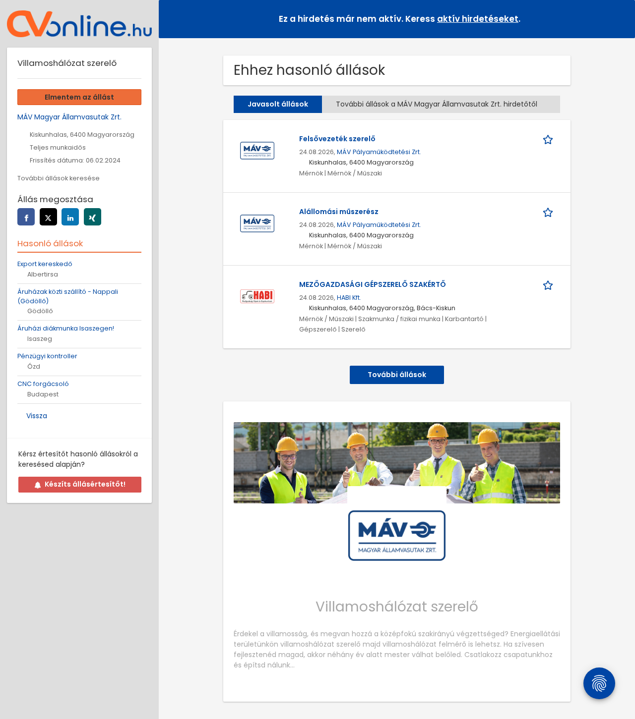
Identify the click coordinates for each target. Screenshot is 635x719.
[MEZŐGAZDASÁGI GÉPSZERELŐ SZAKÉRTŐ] (257, 296)
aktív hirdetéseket (477, 19)
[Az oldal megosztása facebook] (26, 216)
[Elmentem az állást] (550, 139)
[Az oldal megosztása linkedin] (70, 216)
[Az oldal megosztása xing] (92, 216)
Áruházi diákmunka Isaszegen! (65, 328)
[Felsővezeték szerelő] (257, 150)
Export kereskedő (44, 264)
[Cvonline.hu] (79, 23)
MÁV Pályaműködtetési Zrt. (379, 152)
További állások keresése (58, 178)
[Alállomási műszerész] (257, 223)
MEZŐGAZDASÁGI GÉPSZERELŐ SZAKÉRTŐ (372, 284)
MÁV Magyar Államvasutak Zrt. (69, 117)
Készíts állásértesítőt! (85, 484)
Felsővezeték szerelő (337, 139)
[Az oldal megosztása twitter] (48, 216)
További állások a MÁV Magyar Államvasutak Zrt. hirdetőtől (436, 104)
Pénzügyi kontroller (47, 356)
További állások (397, 375)
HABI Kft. (349, 297)
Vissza (36, 416)
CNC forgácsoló (43, 384)
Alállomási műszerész (339, 212)
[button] (619, 18)
